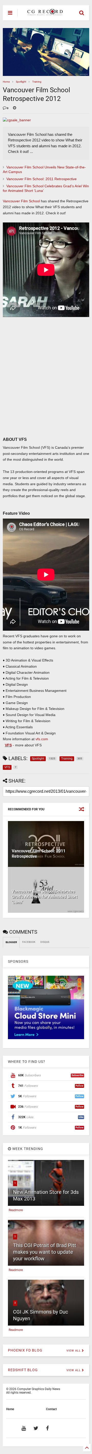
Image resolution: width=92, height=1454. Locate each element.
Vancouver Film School (21, 201)
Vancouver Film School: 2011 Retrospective (41, 179)
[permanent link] (14, 108)
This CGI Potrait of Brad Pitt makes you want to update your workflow (44, 1252)
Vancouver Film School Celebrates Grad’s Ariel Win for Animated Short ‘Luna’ (44, 897)
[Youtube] (23, 1428)
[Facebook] (47, 1428)
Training (36, 81)
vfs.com (42, 739)
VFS (8, 745)
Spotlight (21, 81)
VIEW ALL (74, 1350)
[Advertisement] (43, 384)
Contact (51, 1409)
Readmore (16, 1210)
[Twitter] (35, 1428)
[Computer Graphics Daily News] (44, 13)
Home (6, 81)
